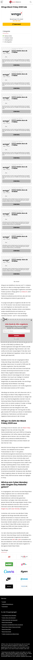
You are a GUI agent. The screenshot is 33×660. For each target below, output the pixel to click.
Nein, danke (16, 338)
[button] (16, 324)
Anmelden (16, 335)
